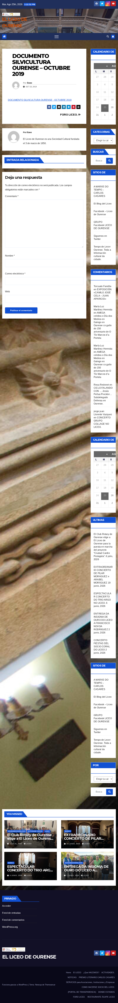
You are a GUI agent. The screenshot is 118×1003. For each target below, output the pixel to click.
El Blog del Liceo (103, 203)
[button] (108, 36)
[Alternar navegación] (56, 36)
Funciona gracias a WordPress (15, 985)
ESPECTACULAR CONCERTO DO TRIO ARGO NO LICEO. (30, 870)
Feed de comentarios (13, 920)
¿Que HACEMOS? (91, 972)
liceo (29, 83)
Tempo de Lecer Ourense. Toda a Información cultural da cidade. (102, 252)
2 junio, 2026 (73, 875)
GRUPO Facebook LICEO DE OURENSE (103, 225)
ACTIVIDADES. (108, 972)
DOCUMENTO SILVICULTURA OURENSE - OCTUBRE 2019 (40, 100)
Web (7, 291)
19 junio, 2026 (74, 844)
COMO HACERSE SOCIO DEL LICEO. (98, 987)
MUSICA (68, 831)
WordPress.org (10, 927)
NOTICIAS (72, 977)
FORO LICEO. (69, 114)
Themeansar (50, 985)
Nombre (10, 255)
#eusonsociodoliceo (16, 831)
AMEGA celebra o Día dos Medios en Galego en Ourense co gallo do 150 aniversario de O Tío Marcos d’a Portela (103, 325)
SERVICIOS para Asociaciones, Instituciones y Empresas (90, 982)
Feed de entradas (11, 913)
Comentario (11, 196)
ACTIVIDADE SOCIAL (35, 831)
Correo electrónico (15, 273)
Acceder (6, 906)
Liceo (47, 831)
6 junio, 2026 (16, 875)
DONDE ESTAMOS (106, 992)
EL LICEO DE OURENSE (29, 957)
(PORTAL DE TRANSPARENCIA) (82, 992)
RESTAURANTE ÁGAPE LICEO (101, 997)
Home (68, 972)
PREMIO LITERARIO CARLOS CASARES (97, 977)
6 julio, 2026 (16, 844)
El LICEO (77, 972)
